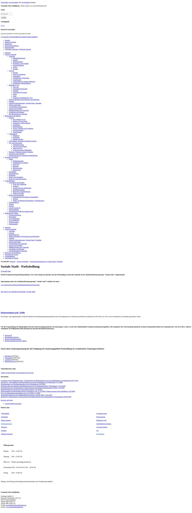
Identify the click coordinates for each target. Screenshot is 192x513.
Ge (97, 427)
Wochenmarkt (100, 417)
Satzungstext (9, 358)
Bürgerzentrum (6, 420)
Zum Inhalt (4, 2)
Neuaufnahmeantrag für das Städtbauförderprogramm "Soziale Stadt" (26, 395)
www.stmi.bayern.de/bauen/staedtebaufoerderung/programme (20, 285)
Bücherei (4, 427)
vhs (97, 430)
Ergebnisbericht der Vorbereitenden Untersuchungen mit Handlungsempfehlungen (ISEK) (32, 388)
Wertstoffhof (5, 413)
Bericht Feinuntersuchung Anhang (15, 341)
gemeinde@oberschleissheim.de (16, 505)
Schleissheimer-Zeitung (104, 424)
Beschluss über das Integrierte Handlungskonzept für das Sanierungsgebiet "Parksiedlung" (33, 386)
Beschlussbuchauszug (12, 337)
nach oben (9, 400)
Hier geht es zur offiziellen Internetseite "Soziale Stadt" (18, 292)
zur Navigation (13, 2)
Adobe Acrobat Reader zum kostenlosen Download (17, 373)
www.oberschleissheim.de (14, 507)
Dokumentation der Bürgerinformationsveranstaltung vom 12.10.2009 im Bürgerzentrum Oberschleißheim (38, 391)
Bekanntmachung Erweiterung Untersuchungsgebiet (21, 389)
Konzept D (8, 335)
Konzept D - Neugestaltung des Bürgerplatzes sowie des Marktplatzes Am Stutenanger (32, 382)
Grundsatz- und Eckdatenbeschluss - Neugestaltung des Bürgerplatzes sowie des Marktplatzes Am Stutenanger (39, 380)
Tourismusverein (101, 413)
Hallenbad (4, 417)
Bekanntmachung (10, 361)
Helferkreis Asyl (101, 420)
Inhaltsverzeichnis (6, 434)
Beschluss (8, 356)
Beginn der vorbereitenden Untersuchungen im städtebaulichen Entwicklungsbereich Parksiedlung (36, 397)
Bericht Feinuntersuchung (13, 339)
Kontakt (3, 430)
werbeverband (102, 427)
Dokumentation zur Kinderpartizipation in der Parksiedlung (23, 384)
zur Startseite (26, 2)
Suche (3, 10)
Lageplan (8, 360)
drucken (3, 400)
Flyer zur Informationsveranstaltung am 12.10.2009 (20, 393)
